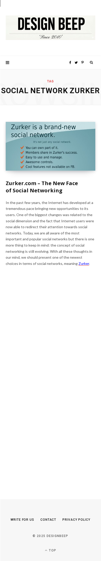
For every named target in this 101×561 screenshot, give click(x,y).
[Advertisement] (44, 386)
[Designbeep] (50, 28)
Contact (48, 520)
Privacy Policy (76, 520)
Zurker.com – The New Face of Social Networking (42, 187)
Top (52, 550)
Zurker (83, 263)
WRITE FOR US (22, 520)
